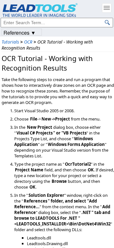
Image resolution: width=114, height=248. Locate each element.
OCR (28, 42)
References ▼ (19, 32)
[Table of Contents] (106, 8)
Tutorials (10, 42)
